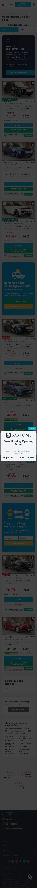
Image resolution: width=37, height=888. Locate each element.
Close (32, 428)
